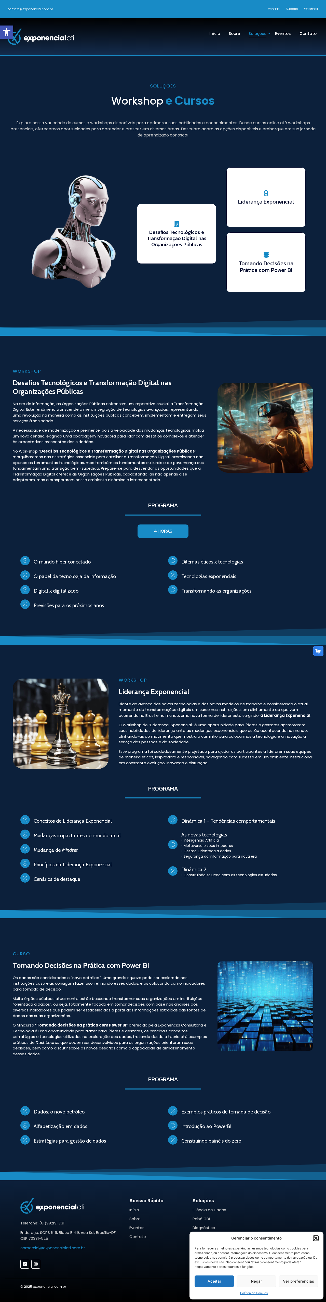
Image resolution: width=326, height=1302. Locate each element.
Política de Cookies (254, 1293)
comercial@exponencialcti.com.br (52, 1247)
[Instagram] (35, 1264)
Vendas (274, 9)
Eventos (283, 33)
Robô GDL (202, 1218)
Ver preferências (298, 1281)
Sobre (234, 33)
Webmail (311, 9)
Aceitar (214, 1281)
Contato (308, 33)
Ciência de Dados (209, 1209)
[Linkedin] (24, 1264)
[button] (6, 32)
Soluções (257, 33)
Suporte (292, 9)
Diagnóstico (204, 1227)
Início (214, 33)
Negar (256, 1281)
